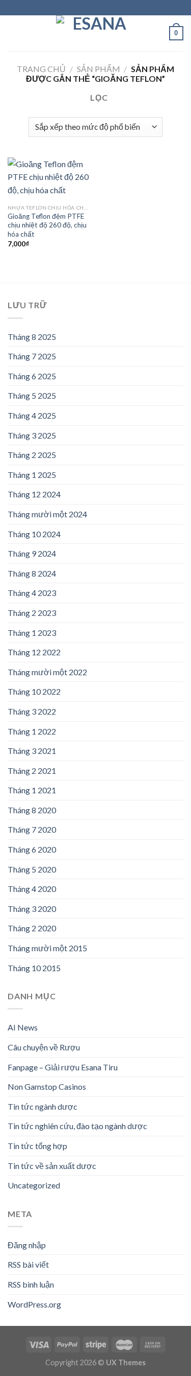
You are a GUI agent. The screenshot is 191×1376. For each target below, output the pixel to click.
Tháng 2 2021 (32, 770)
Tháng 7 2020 (32, 829)
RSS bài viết (28, 1264)
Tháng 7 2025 (32, 356)
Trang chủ (41, 69)
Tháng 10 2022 (34, 691)
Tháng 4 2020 (32, 888)
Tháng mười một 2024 (47, 514)
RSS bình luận (31, 1284)
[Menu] (14, 32)
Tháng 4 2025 (32, 415)
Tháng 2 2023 (32, 612)
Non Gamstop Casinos (47, 1086)
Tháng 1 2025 (32, 474)
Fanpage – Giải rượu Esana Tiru (63, 1067)
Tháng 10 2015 (34, 968)
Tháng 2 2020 (32, 928)
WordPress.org (34, 1304)
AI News (23, 1027)
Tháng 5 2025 (32, 395)
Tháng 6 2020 (32, 849)
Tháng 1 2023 (32, 632)
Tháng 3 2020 (32, 908)
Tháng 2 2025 (32, 455)
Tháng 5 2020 (32, 869)
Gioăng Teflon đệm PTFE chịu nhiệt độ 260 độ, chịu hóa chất (47, 225)
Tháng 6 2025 (32, 376)
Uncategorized (34, 1185)
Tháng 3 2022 (32, 711)
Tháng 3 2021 (32, 750)
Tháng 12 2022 (34, 652)
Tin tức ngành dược (42, 1106)
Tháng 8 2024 (32, 573)
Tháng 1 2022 (32, 731)
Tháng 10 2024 (34, 534)
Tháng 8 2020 (32, 810)
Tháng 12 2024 (34, 494)
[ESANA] (96, 33)
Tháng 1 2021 (32, 790)
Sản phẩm (98, 69)
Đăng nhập (27, 1245)
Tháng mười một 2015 (47, 948)
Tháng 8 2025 (32, 336)
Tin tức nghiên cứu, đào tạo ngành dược (77, 1126)
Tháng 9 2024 (32, 553)
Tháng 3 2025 (32, 435)
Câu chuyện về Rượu (44, 1047)
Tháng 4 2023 (32, 593)
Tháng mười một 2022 (47, 672)
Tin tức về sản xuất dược (52, 1166)
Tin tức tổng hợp (37, 1146)
